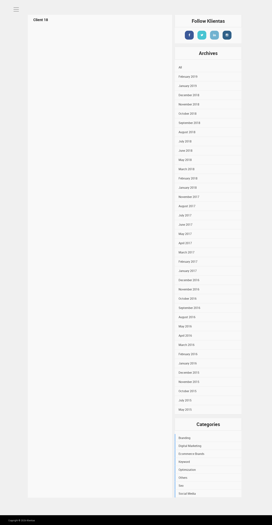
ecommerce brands (191, 454)
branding (184, 438)
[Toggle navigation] (16, 9)
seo (181, 486)
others (183, 478)
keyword (184, 462)
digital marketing (190, 446)
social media (187, 494)
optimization (187, 470)
